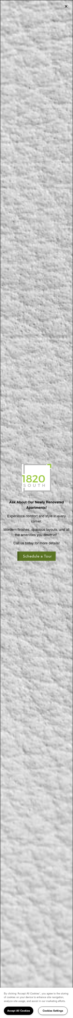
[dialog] (36, 509)
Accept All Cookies (18, 1010)
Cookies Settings (53, 1010)
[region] (36, 1003)
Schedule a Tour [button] (37, 556)
